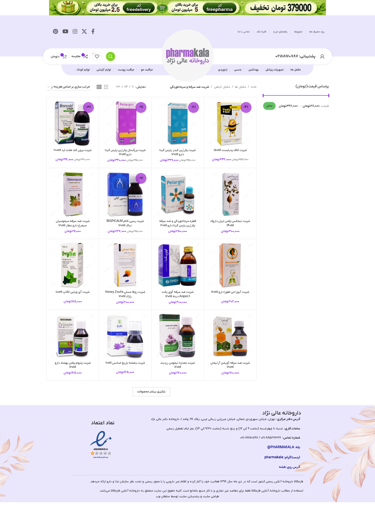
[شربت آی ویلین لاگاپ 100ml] (73, 265)
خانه (254, 87)
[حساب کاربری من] (322, 56)
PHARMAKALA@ (280, 447)
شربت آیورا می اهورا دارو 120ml (230, 292)
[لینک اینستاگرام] (74, 32)
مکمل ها (240, 87)
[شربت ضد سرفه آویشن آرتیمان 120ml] (230, 336)
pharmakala (273, 457)
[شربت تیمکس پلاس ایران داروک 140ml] (230, 194)
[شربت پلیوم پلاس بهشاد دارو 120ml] (73, 336)
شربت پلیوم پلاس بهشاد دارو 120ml (73, 365)
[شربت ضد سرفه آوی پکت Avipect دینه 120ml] (178, 265)
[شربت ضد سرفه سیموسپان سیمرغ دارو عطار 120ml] (73, 194)
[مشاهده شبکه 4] (99, 87)
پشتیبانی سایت (189, 496)
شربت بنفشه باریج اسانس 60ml (125, 363)
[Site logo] (188, 56)
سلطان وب (163, 496)
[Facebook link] (93, 32)
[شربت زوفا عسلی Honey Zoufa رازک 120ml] (125, 265)
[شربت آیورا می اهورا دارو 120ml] (230, 265)
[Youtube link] (65, 32)
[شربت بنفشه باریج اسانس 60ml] (125, 336)
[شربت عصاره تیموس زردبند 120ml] (178, 336)
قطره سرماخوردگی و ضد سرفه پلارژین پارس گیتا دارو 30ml (177, 223)
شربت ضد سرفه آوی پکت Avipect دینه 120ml (178, 294)
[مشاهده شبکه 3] (106, 87)
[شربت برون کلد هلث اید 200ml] (73, 123)
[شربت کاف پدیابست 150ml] (230, 123)
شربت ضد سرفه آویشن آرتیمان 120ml (230, 365)
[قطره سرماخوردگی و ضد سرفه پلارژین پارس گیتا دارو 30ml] (178, 194)
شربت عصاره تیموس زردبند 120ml (177, 365)
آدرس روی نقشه (289, 467)
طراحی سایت (211, 496)
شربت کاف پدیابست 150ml (230, 150)
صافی (269, 106)
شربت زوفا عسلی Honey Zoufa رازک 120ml (125, 294)
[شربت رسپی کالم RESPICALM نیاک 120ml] (125, 194)
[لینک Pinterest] (55, 32)
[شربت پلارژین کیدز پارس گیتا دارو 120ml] (178, 123)
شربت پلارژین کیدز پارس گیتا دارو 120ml (177, 152)
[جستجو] (110, 56)
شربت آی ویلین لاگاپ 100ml (73, 292)
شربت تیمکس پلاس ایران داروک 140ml (230, 223)
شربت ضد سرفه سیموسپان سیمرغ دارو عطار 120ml (73, 223)
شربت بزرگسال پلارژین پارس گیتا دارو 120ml (125, 152)
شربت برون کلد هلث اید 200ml (73, 150)
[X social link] (84, 32)
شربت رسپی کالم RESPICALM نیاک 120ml (125, 223)
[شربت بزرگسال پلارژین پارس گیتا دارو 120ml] (125, 123)
